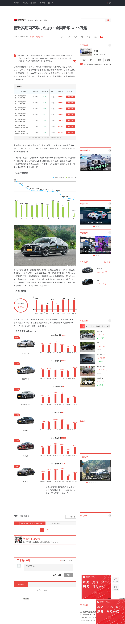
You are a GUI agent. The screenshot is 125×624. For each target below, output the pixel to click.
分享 (95, 36)
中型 (103, 326)
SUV (82, 326)
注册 (59, 575)
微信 (88, 36)
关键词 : (17, 516)
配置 (84, 60)
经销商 (107, 60)
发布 (68, 575)
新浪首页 (17, 3)
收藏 (75, 36)
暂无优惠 (99, 349)
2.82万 (101, 385)
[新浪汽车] (20, 20)
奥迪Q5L (99, 269)
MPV (87, 326)
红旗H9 (18, 86)
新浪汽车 (25, 3)
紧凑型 (98, 326)
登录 (54, 575)
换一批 (106, 262)
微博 (82, 36)
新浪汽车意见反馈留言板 (90, 612)
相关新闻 (21, 585)
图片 (91, 60)
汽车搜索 (33, 3)
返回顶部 (115, 595)
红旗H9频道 (54, 523)
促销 (41, 20)
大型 (108, 326)
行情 (36, 20)
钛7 (98, 280)
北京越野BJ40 (101, 366)
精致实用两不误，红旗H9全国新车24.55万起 (28, 523)
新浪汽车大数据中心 (37, 37)
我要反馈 (72, 517)
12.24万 (101, 338)
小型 (92, 326)
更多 (109, 45)
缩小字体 (62, 36)
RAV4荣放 (100, 378)
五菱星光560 (100, 354)
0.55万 (101, 361)
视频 (99, 60)
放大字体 (69, 36)
